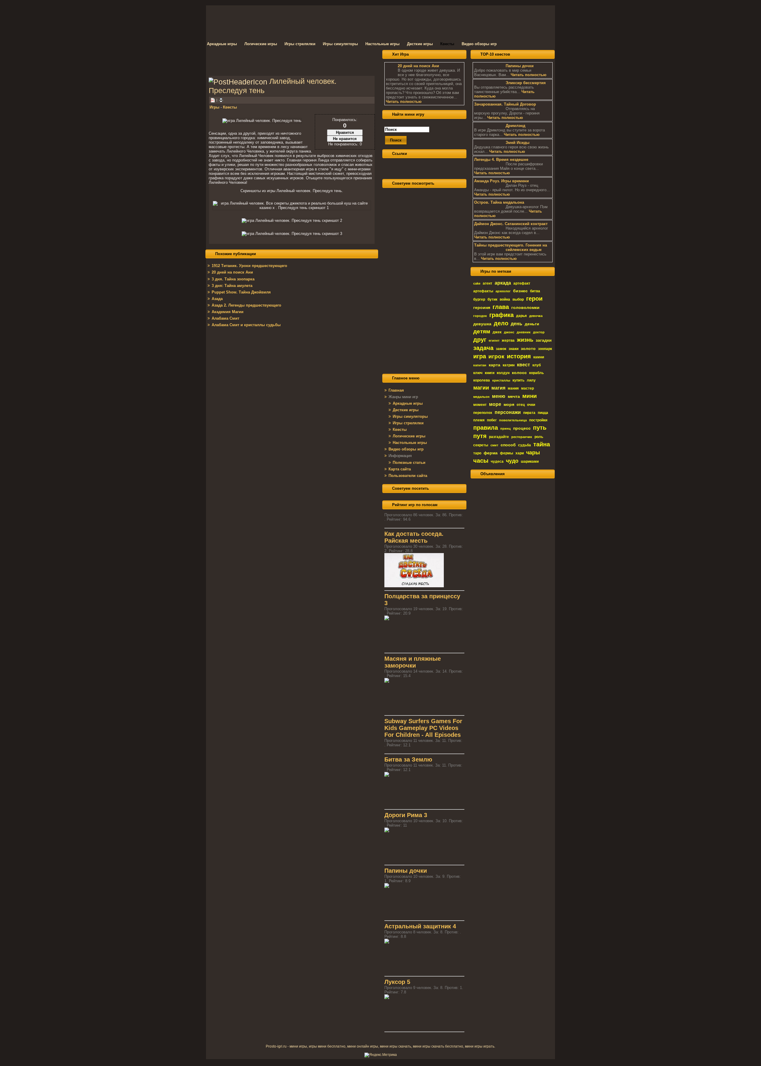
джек (497, 332)
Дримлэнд (515, 125)
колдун (503, 373)
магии (481, 388)
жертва (508, 340)
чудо (512, 461)
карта (494, 364)
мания (513, 388)
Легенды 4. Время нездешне (501, 159)
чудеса (497, 461)
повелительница (513, 420)
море (495, 404)
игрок (496, 356)
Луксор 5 (397, 982)
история (519, 356)
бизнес (520, 290)
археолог (503, 291)
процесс (522, 428)
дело (501, 323)
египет (494, 340)
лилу (531, 380)
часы (480, 460)
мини (529, 396)
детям (481, 331)
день (516, 323)
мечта (514, 396)
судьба (524, 445)
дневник (524, 332)
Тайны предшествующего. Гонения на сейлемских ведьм (510, 247)
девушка (482, 323)
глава (501, 307)
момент (480, 405)
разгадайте (499, 437)
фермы (506, 453)
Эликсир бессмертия (526, 83)
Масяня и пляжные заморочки (412, 662)
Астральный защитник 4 (420, 926)
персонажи (508, 412)
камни (538, 357)
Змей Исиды (517, 142)
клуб (536, 365)
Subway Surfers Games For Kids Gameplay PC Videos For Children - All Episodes (423, 728)
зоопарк (545, 349)
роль (538, 437)
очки (531, 405)
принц (505, 428)
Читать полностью (404, 101)
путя (480, 436)
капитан (479, 365)
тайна (541, 444)
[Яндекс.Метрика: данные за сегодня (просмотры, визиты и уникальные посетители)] (380, 1055)
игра (479, 356)
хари (519, 453)
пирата (529, 413)
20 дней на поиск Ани (418, 66)
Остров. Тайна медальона (499, 202)
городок (480, 316)
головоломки (525, 307)
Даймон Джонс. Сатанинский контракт (511, 224)
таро (477, 453)
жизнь (525, 340)
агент (487, 283)
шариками (530, 461)
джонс (509, 332)
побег (492, 420)
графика (501, 315)
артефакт (521, 283)
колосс (519, 372)
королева (481, 380)
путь (539, 427)
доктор (539, 332)
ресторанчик (521, 437)
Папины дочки (405, 870)
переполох (482, 413)
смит (494, 445)
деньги (532, 323)
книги (489, 373)
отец (521, 405)
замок (501, 349)
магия (498, 387)
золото (528, 348)
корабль (536, 373)
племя (479, 420)
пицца (543, 413)
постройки (538, 420)
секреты (480, 445)
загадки (544, 340)
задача (483, 348)
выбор (518, 299)
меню (498, 396)
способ (508, 444)
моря (509, 404)
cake (476, 283)
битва (535, 291)
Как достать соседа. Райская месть (414, 537)
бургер (479, 299)
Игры (214, 107)
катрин (509, 365)
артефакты (483, 291)
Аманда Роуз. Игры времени (501, 181)
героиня (481, 307)
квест (523, 364)
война (505, 299)
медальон (481, 396)
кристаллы (501, 380)
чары (533, 453)
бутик (492, 299)
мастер (527, 388)
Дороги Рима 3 (405, 815)
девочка (536, 316)
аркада (503, 282)
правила (485, 427)
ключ (477, 373)
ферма (491, 452)
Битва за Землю (408, 759)
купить (518, 380)
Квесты (230, 107)
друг (479, 339)
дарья (521, 316)
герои (534, 298)
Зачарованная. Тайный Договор (505, 104)
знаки (513, 349)
